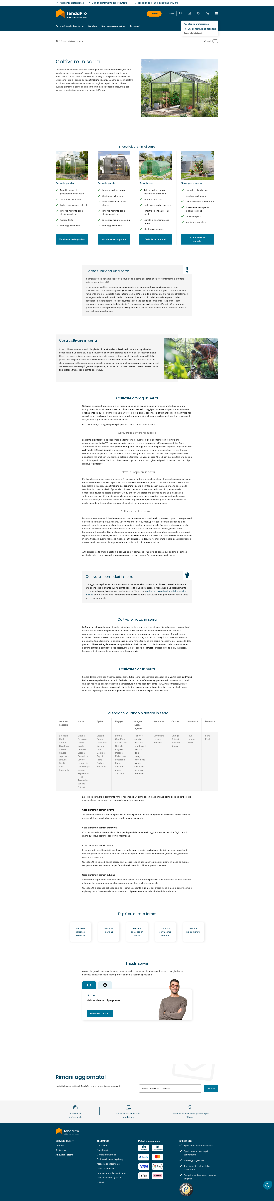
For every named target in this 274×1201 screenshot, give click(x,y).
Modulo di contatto (99, 1013)
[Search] (180, 14)
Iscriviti (211, 1088)
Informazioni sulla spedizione (111, 1173)
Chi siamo (102, 1145)
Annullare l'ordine (64, 1154)
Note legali (102, 1150)
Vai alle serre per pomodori (197, 239)
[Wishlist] (198, 14)
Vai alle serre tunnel (155, 239)
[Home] (57, 41)
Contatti (154, 13)
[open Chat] (267, 1185)
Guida (172, 13)
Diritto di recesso (105, 1168)
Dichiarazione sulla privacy (110, 1159)
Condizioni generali (106, 1154)
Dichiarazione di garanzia (109, 1177)
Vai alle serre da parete (114, 239)
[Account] (190, 14)
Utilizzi (100, 1182)
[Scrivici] (89, 985)
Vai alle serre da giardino (72, 239)
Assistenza (61, 1150)
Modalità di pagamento (108, 1163)
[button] (207, 13)
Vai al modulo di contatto (202, 29)
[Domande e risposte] (105, 985)
